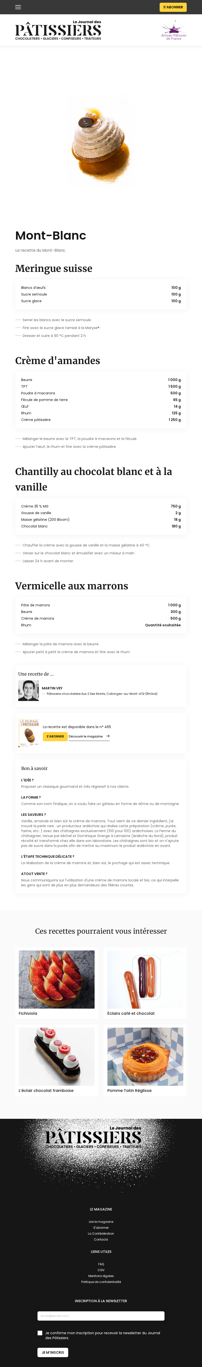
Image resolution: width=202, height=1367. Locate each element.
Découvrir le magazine (86, 736)
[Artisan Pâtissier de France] (174, 30)
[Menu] (18, 7)
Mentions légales (101, 1276)
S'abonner (173, 7)
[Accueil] (58, 30)
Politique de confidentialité (101, 1282)
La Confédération (101, 1233)
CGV (101, 1270)
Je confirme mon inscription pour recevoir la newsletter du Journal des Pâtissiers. (102, 1335)
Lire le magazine (101, 1222)
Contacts (101, 1239)
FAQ (101, 1264)
